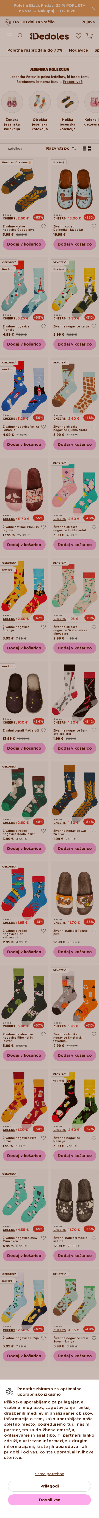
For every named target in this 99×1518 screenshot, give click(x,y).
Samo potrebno (49, 1474)
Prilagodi (49, 1486)
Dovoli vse (49, 1500)
